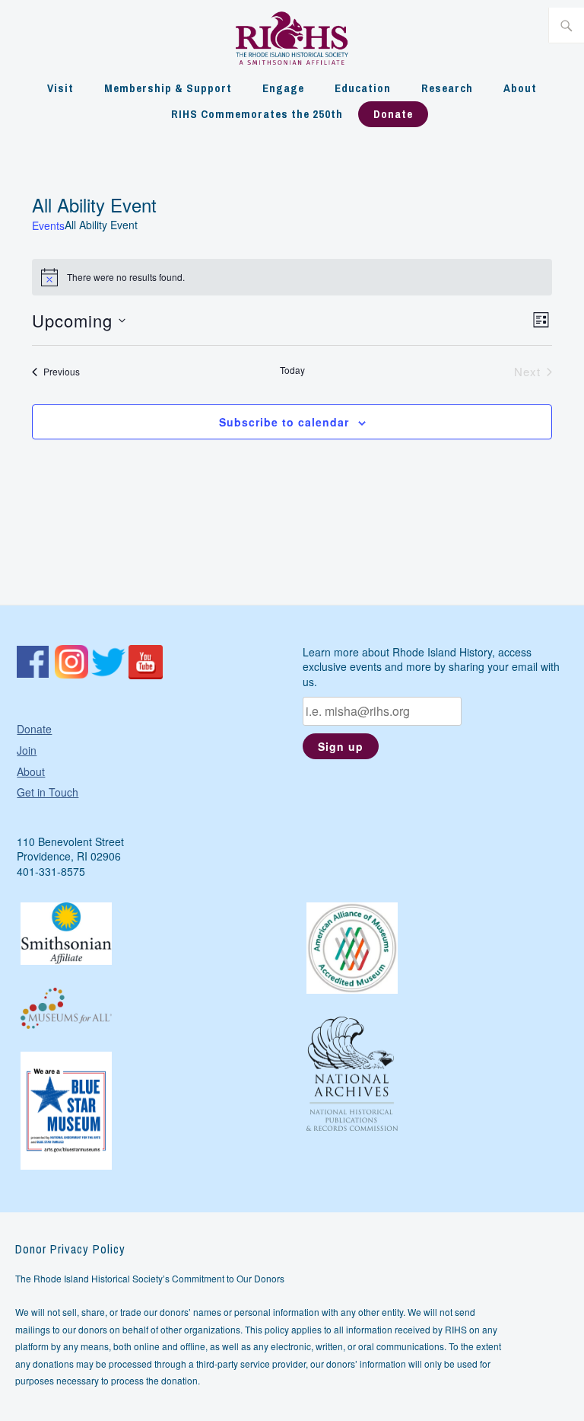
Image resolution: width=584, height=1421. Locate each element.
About (520, 88)
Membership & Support (168, 88)
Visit (60, 88)
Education (363, 88)
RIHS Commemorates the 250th (257, 114)
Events (48, 226)
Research (447, 88)
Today (292, 370)
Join (26, 750)
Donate (393, 114)
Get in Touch (47, 792)
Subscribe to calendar (284, 421)
